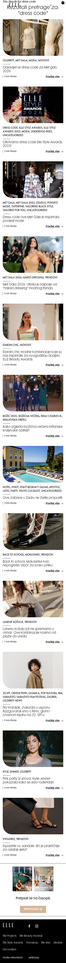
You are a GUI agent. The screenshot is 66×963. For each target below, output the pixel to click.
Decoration (9, 949)
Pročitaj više (53, 77)
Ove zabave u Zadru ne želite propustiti (32, 498)
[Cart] (61, 5)
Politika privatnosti (13, 958)
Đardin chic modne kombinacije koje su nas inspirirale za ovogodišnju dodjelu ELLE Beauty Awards (32, 356)
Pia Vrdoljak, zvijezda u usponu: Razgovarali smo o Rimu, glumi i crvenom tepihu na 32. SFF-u (26, 711)
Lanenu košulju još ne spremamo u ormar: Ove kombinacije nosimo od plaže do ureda (29, 633)
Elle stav (45, 943)
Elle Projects (9, 936)
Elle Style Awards (13, 943)
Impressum (34, 958)
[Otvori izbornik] (5, 5)
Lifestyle (58, 943)
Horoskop (32, 943)
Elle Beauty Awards (31, 936)
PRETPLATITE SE (33, 909)
